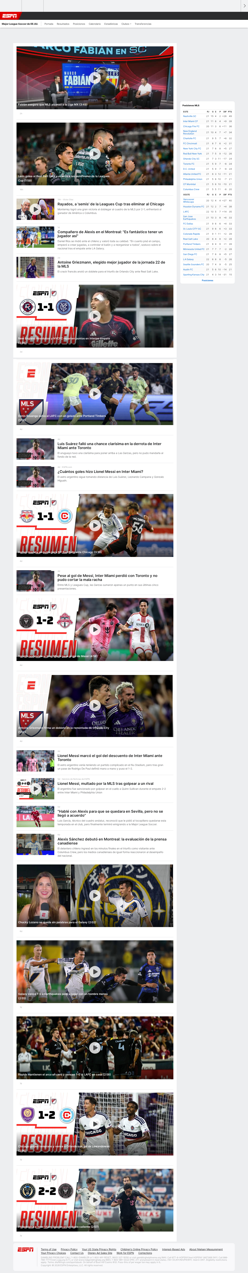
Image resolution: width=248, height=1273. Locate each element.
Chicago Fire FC (191, 126)
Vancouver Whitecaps (188, 200)
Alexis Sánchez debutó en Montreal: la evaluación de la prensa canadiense (112, 841)
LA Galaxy (188, 259)
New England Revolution (190, 132)
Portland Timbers (191, 244)
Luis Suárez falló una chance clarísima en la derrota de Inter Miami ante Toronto (109, 446)
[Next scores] (244, 6)
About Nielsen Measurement (206, 1249)
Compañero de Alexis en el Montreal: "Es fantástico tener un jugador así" (110, 234)
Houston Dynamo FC (193, 206)
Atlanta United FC (192, 174)
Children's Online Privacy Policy (139, 1249)
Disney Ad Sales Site (100, 1252)
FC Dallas (188, 223)
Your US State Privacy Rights (99, 1249)
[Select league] (11, 6)
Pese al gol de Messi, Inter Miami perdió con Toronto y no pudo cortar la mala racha (107, 577)
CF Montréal (189, 184)
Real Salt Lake (190, 239)
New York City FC (192, 148)
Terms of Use (48, 1249)
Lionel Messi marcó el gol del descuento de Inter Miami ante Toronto (110, 758)
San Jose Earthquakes (189, 217)
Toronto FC (188, 163)
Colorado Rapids (191, 233)
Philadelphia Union (192, 179)
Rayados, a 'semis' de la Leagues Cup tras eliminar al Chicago (111, 204)
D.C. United (189, 169)
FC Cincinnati (190, 143)
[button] (236, 16)
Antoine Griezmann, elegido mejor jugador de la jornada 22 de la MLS (111, 264)
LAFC (186, 211)
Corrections (145, 1252)
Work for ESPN (125, 1252)
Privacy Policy (69, 1249)
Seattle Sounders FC (193, 264)
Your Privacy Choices (53, 1252)
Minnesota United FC (194, 249)
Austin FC (188, 269)
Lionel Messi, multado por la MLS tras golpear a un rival (105, 783)
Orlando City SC (191, 158)
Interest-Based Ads (173, 1249)
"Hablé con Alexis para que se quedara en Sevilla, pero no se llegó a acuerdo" (110, 813)
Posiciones (207, 280)
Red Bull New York (192, 153)
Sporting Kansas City (193, 274)
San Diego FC (190, 254)
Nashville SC (189, 116)
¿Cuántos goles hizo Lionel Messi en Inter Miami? (100, 471)
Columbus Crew (191, 189)
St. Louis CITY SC (192, 228)
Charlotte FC (189, 138)
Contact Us (77, 1252)
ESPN (9, 16)
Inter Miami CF (190, 121)
